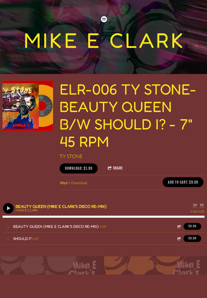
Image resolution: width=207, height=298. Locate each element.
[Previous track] (195, 205)
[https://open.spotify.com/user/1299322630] (104, 19)
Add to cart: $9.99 (183, 182)
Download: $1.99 (78, 168)
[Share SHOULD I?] (179, 238)
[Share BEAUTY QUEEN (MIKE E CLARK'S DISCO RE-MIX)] (179, 226)
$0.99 (192, 226)
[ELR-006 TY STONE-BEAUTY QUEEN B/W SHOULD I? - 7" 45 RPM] (28, 106)
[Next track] (201, 205)
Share (118, 168)
